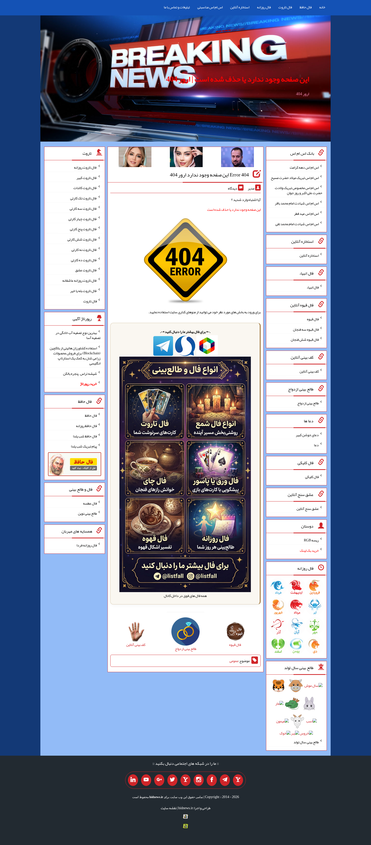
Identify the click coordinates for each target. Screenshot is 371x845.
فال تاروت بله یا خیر (83, 290)
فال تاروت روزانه (85, 167)
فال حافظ (306, 7)
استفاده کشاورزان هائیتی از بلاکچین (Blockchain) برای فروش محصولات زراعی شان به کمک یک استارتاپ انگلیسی (75, 356)
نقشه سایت (168, 807)
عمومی (233, 660)
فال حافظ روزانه (86, 425)
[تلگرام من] (225, 780)
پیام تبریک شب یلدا (84, 446)
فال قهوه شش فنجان (305, 339)
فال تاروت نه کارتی (84, 249)
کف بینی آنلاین (309, 371)
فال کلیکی (312, 476)
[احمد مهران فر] (237, 158)
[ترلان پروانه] (186, 158)
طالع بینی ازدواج (308, 403)
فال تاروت (285, 7)
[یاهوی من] (238, 780)
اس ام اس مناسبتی (210, 7)
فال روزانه (264, 7)
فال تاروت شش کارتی (82, 239)
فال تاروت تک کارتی (83, 198)
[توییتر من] (172, 780)
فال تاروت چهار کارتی (82, 218)
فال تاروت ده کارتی (84, 259)
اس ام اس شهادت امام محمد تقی (297, 223)
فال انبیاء (313, 287)
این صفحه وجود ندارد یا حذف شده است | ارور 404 (237, 79)
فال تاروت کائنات (85, 187)
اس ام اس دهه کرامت (304, 167)
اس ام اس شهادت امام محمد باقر (297, 203)
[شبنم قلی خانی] (135, 158)
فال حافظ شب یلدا (85, 435)
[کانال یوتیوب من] (146, 780)
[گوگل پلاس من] (159, 780)
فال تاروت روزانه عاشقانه (79, 280)
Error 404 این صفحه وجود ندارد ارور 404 (209, 175)
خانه (322, 7)
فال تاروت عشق (86, 270)
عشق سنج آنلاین (308, 508)
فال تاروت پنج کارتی (83, 228)
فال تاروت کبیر (86, 177)
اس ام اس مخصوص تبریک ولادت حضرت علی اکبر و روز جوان (298, 190)
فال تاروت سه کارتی (83, 208)
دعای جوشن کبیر (307, 434)
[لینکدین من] (133, 780)
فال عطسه (90, 503)
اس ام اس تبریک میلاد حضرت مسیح (295, 177)
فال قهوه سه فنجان (306, 329)
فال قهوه (313, 319)
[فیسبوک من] (212, 780)
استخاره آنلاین (239, 7)
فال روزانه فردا (86, 545)
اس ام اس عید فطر (306, 213)
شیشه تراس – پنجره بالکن (80, 373)
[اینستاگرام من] (199, 780)
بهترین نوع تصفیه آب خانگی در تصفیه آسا (78, 335)
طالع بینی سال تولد (306, 742)
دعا (316, 444)
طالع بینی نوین (87, 513)
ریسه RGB (311, 540)
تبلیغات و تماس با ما (177, 7)
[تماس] (185, 780)
